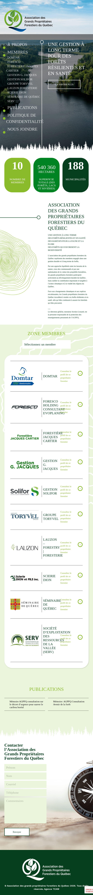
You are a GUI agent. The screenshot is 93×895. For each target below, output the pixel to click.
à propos (17, 44)
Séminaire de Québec (23, 96)
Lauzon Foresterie (22, 88)
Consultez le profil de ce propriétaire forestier (65, 376)
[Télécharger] (24, 704)
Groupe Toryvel (20, 83)
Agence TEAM (51, 889)
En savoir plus (64, 84)
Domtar (13, 57)
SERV (11, 101)
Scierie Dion (16, 92)
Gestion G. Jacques (22, 75)
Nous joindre (22, 129)
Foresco (13, 61)
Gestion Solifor (19, 79)
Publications (22, 107)
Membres (17, 52)
